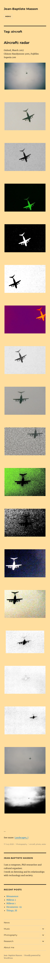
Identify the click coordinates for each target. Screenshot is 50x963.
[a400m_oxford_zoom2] (25, 319)
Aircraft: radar (16, 42)
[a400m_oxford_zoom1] (25, 116)
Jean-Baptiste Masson (21, 9)
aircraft (32, 844)
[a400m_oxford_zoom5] (25, 238)
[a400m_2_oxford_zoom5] (25, 482)
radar (44, 844)
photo (38, 844)
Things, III (11, 910)
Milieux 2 (11, 900)
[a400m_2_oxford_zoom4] (25, 523)
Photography (21, 844)
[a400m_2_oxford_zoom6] (25, 441)
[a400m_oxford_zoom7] (25, 157)
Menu (8, 16)
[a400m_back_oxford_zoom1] (25, 642)
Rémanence (12, 896)
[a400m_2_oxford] (25, 760)
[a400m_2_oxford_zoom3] (25, 563)
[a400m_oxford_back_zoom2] (25, 680)
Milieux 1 (11, 903)
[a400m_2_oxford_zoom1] (25, 401)
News (7, 922)
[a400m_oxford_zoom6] (25, 198)
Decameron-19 (14, 907)
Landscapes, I (21, 837)
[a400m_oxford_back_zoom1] (25, 720)
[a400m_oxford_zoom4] (25, 279)
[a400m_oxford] (25, 76)
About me (9, 947)
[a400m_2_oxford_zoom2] (25, 604)
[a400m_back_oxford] (25, 800)
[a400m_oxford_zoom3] (25, 360)
